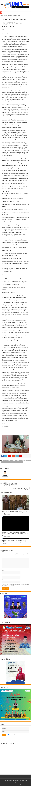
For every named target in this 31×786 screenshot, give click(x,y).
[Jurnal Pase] (15, 5)
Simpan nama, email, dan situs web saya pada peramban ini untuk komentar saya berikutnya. (15, 585)
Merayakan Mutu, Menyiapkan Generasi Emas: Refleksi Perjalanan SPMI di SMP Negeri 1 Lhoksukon (15, 541)
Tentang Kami (10, 780)
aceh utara (6, 460)
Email (3, 575)
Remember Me (12, 734)
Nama (3, 570)
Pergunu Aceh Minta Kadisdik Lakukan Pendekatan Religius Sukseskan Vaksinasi (10, 484)
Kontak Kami (16, 780)
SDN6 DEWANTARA (18, 462)
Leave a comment (20, 23)
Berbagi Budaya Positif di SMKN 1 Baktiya (20, 488)
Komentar (4, 557)
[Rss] (15, 782)
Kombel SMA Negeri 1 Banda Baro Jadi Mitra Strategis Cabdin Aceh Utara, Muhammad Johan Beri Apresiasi (15, 534)
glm (29, 460)
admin (4, 22)
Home (1, 15)
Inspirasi (8, 23)
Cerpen (5, 15)
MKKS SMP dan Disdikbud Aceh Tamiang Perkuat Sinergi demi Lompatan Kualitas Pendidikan (14, 512)
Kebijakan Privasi (23, 780)
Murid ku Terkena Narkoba (7, 462)
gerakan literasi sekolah (21, 460)
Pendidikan (12, 23)
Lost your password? (6, 737)
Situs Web (4, 579)
